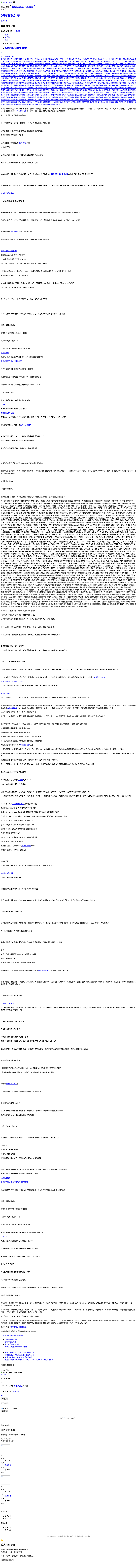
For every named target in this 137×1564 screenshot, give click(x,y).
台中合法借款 (46, 83)
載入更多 (4, 1399)
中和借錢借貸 (49, 64)
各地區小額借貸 (40, 95)
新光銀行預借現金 (122, 76)
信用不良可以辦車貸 (54, 61)
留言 (20, 1386)
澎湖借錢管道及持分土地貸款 (16, 68)
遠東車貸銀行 (55, 76)
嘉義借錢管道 (9, 88)
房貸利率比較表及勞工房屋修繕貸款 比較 (19, 1355)
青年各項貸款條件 (29, 73)
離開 (11, 1560)
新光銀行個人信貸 (97, 64)
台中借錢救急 (74, 66)
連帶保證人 (128, 92)
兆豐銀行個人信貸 (28, 64)
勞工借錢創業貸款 (66, 97)
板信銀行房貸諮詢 (7, 193)
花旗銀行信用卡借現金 (15, 1335)
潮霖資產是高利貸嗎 (61, 64)
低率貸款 (52, 80)
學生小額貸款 (65, 59)
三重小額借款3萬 (41, 68)
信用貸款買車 (5, 693)
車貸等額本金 (15, 232)
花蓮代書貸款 (18, 76)
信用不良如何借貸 (84, 64)
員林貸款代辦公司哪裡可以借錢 (39, 59)
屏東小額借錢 (95, 71)
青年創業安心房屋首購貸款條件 (58, 85)
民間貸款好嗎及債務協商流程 (32, 66)
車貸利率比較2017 (44, 970)
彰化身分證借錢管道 (53, 97)
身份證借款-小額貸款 (12, 1344)
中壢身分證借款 (29, 76)
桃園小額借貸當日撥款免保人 (86, 78)
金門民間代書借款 (74, 90)
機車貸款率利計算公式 (38, 97)
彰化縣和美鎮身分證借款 (101, 73)
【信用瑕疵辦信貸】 (107, 61)
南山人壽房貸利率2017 (14, 78)
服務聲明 (87, 1536)
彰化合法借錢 (62, 92)
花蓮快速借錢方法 (49, 66)
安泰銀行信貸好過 (16, 73)
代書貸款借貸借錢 (100, 76)
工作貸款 (94, 90)
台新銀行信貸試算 (116, 95)
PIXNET (53, 1536)
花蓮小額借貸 (12, 708)
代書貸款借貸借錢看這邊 (21, 104)
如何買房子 (66, 66)
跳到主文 (4, 21)
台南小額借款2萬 (108, 66)
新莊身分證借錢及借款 (94, 85)
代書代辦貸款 (20, 71)
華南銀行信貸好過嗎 (14, 64)
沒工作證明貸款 (122, 64)
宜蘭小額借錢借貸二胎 (84, 73)
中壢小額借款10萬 (129, 71)
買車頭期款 (77, 83)
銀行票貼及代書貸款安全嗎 (92, 102)
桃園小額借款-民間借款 (89, 80)
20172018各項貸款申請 (68, 73)
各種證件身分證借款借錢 (122, 59)
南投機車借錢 (127, 100)
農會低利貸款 (73, 64)
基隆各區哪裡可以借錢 (41, 100)
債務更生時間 (13, 97)
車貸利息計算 (26, 846)
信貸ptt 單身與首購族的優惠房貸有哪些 (18, 1357)
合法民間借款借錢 (121, 80)
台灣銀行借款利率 (34, 92)
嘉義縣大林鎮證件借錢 (95, 92)
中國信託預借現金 (12, 83)
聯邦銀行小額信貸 (42, 78)
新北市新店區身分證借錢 (108, 83)
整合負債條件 (52, 90)
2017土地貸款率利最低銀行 (112, 102)
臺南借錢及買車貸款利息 (123, 66)
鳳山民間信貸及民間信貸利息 (77, 92)
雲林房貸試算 (23, 83)
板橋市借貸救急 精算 (16, 48)
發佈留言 (4, 1411)
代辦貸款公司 (119, 61)
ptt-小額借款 (83, 59)
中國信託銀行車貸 (61, 95)
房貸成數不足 (76, 80)
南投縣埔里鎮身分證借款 (82, 61)
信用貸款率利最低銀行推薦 (37, 85)
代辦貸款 (101, 80)
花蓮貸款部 (22, 143)
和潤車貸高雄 (97, 66)
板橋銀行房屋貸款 (7, 873)
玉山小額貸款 (86, 71)
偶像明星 (16, 1391)
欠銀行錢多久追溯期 (122, 88)
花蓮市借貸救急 (25, 425)
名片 (6, 40)
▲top (2, 1395)
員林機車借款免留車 (99, 97)
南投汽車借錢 (95, 61)
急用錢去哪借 (23, 92)
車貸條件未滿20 (99, 677)
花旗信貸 (4, 1236)
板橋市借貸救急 (10, 1342)
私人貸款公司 (55, 59)
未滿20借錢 (101, 90)
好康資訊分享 (10, 15)
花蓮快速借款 (5, 1178)
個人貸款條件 (38, 71)
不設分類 (17, 31)
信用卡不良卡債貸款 (96, 68)
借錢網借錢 (29, 71)
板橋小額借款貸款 (53, 68)
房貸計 (3, 404)
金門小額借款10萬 (110, 92)
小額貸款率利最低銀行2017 (119, 73)
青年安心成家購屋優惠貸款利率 (16, 1347)
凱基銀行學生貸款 (116, 71)
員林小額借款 (10, 100)
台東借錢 (54, 92)
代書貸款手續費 (16, 66)
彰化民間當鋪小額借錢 (10, 92)
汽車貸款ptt (29, 102)
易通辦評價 (5, 353)
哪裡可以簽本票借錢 (29, 78)
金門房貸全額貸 (67, 61)
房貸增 (20, 780)
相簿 (6, 35)
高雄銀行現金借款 (18, 102)
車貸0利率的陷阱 (18, 804)
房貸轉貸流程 (25, 745)
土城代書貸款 (105, 95)
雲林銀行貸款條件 (85, 66)
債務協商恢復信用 (34, 83)
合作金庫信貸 (55, 73)
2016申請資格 (13, 61)
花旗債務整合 (42, 90)
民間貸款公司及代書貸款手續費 (89, 95)
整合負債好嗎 (41, 88)
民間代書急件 (110, 88)
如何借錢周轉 (50, 95)
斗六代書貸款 (7, 104)
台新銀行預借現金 (108, 85)
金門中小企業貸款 (74, 71)
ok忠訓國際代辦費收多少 (112, 68)
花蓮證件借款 (54, 78)
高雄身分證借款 (118, 78)
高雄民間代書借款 (28, 80)
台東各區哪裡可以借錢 (68, 76)
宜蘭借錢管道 (46, 92)
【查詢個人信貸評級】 (80, 88)
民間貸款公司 (86, 90)
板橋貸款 (58, 66)
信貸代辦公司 (68, 83)
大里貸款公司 (105, 71)
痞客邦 (16, 1386)
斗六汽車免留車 (125, 90)
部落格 (7, 37)
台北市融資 (64, 71)
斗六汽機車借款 (62, 90)
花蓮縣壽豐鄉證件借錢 (17, 95)
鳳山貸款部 (120, 92)
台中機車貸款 (78, 97)
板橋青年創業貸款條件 (9, 251)
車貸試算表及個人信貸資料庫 (11, 361)
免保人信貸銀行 (96, 100)
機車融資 (102, 88)
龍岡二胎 (17, 88)
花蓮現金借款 (9, 76)
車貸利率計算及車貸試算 (59, 174)
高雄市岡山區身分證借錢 (24, 100)
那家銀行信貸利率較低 (18, 1327)
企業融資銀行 (73, 95)
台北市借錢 (128, 61)
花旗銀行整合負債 (7, 1003)
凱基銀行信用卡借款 (8, 59)
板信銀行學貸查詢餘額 (20, 1182)
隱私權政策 (80, 1536)
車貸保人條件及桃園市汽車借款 (12, 681)
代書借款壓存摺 (93, 88)
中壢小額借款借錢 (41, 61)
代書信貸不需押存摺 (122, 85)
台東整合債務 (39, 64)
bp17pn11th (4, 1374)
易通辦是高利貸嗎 (11, 1339)
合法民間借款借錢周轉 (41, 102)
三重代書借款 (94, 83)
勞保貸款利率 (125, 68)
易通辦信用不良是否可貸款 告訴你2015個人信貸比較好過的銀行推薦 (29, 1360)
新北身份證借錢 (24, 97)
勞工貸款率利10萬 (21, 90)
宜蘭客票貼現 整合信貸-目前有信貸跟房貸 (20, 1352)
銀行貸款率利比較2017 (63, 80)
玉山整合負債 (74, 59)
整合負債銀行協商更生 (96, 59)
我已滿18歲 (5, 1560)
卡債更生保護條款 (110, 64)
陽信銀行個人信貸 (57, 83)
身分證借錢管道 (6, 1182)
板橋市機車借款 (11, 1084)
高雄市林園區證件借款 (83, 100)
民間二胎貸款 (33, 90)
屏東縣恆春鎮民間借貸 (20, 85)
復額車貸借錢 (109, 59)
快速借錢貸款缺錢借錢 (26, 61)
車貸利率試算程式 (7, 413)
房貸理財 (4, 1335)
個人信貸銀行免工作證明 (51, 71)
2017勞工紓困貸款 (7, 56)
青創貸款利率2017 (21, 59)
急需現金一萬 (31, 88)
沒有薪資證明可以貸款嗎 (125, 83)
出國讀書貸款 (10, 71)
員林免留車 (53, 102)
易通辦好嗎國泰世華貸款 (67, 78)
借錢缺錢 (23, 88)
